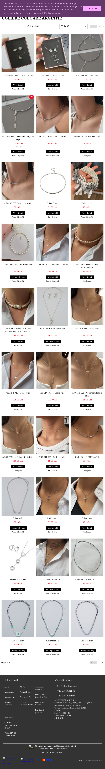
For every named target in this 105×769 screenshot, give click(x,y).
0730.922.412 (69, 691)
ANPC (22, 687)
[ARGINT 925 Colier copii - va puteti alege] (18, 114)
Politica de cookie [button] (53, 13)
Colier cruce (52, 518)
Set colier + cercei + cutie (52, 75)
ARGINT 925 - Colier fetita (18, 393)
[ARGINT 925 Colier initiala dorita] (52, 242)
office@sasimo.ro (70, 686)
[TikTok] (68, 724)
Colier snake (18, 518)
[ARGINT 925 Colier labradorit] (87, 114)
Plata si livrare (26, 692)
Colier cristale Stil (52, 579)
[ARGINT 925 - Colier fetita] (18, 370)
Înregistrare (9, 692)
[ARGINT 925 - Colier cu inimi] (52, 435)
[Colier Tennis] (52, 181)
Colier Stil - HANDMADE (87, 457)
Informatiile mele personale (52, 752)
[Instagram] (63, 724)
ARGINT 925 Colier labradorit (87, 136)
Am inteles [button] (92, 9)
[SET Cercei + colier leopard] (52, 306)
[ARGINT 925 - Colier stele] (52, 370)
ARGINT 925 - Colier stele (52, 393)
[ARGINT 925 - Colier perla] (87, 306)
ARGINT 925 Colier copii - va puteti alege (18, 137)
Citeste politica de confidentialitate (53, 748)
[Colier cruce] (52, 496)
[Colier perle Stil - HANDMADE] (18, 242)
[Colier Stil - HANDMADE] (87, 435)
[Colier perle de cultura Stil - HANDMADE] (87, 242)
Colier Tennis (52, 203)
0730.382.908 (69, 696)
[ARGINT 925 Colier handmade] (52, 114)
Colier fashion (18, 641)
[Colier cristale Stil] (52, 557)
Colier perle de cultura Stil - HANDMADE (87, 266)
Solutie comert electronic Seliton (90, 761)
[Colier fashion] (18, 618)
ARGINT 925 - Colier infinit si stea (18, 457)
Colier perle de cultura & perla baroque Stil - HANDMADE (18, 330)
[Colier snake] (18, 496)
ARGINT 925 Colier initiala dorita (52, 264)
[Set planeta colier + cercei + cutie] (18, 53)
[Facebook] (57, 724)
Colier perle (87, 203)
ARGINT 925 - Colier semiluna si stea (87, 394)
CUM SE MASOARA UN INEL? (10, 725)
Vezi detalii (18, 85)
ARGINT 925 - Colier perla (87, 329)
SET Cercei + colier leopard (52, 329)
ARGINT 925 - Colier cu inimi (52, 457)
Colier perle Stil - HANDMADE (18, 264)
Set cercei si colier (18, 579)
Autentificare (9, 697)
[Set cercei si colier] (18, 557)
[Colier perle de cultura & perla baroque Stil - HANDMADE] (18, 306)
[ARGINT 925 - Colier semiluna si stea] (87, 370)
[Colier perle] (87, 181)
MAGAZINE (9, 718)
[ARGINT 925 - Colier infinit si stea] (18, 435)
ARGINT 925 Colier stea (87, 75)
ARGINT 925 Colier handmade (52, 136)
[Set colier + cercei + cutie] (52, 53)
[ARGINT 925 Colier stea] (87, 53)
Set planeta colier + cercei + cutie (18, 75)
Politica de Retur (26, 697)
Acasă (6, 687)
